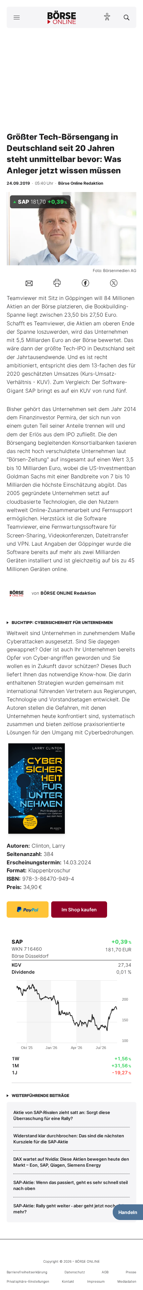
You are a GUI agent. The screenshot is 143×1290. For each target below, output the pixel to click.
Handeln (127, 1212)
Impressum (96, 1281)
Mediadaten (126, 1281)
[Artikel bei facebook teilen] (85, 283)
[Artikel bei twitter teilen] (113, 283)
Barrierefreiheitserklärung (27, 1272)
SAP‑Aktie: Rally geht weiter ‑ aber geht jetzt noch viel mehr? (68, 1208)
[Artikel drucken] (57, 283)
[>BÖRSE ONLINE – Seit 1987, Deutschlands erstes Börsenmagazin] (62, 17)
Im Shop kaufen (79, 909)
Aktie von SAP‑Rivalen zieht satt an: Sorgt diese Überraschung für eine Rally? (61, 1115)
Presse (131, 1272)
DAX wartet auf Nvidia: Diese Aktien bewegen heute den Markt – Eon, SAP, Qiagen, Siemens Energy (71, 1162)
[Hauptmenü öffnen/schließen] (16, 17)
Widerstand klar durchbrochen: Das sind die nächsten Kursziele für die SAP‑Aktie (68, 1138)
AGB (105, 1272)
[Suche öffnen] (126, 17)
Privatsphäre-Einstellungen (28, 1281)
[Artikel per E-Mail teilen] (29, 282)
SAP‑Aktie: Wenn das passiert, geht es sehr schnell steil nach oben (70, 1185)
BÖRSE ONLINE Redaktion (68, 593)
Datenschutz (75, 1272)
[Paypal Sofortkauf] (28, 909)
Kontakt (68, 1281)
